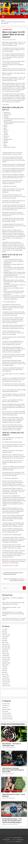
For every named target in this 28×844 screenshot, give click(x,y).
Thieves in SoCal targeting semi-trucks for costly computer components (14, 579)
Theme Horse (20, 839)
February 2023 (5, 676)
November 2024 (6, 648)
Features (10, 565)
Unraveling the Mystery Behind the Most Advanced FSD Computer (13, 573)
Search (24, 588)
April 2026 (4, 633)
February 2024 (5, 653)
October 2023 (5, 661)
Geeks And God (18, 837)
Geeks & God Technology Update (13, 724)
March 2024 (5, 651)
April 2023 (4, 672)
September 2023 (6, 663)
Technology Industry (7, 717)
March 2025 (5, 642)
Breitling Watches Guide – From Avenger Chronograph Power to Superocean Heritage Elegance (13, 613)
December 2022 (6, 680)
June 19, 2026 (5, 747)
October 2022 (5, 683)
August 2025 (5, 636)
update (16, 565)
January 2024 (5, 655)
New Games (5, 711)
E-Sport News (5, 705)
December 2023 (6, 657)
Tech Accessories (6, 715)
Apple (6, 565)
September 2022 (6, 685)
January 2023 (5, 678)
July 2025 (4, 638)
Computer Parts (6, 703)
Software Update (7, 29)
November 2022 (6, 682)
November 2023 (6, 659)
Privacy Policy (6, 839)
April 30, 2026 (5, 798)
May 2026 (4, 631)
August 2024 (5, 650)
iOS (13, 565)
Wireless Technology (7, 718)
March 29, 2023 (5, 39)
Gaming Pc (5, 707)
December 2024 (6, 646)
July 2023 (4, 666)
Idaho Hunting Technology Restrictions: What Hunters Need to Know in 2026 (13, 770)
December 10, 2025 (6, 824)
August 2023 (5, 665)
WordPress (19, 841)
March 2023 (5, 674)
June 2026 (4, 629)
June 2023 (4, 668)
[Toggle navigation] (3, 16)
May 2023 (4, 670)
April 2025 (4, 640)
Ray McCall (13, 39)
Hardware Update (6, 709)
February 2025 (5, 644)
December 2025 (6, 635)
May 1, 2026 (5, 773)
